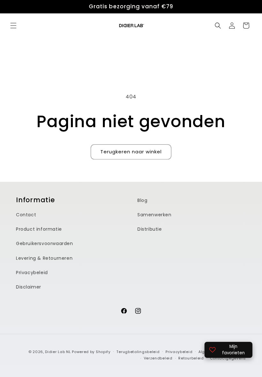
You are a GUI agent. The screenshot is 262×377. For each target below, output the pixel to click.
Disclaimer (28, 287)
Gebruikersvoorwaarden (44, 243)
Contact (26, 215)
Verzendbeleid (158, 358)
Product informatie (39, 229)
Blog (142, 200)
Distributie (149, 229)
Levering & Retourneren (44, 258)
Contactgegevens (228, 358)
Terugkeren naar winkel (131, 151)
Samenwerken (154, 215)
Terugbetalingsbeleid (137, 351)
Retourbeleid (191, 358)
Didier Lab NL (58, 351)
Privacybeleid (32, 272)
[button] (13, 26)
